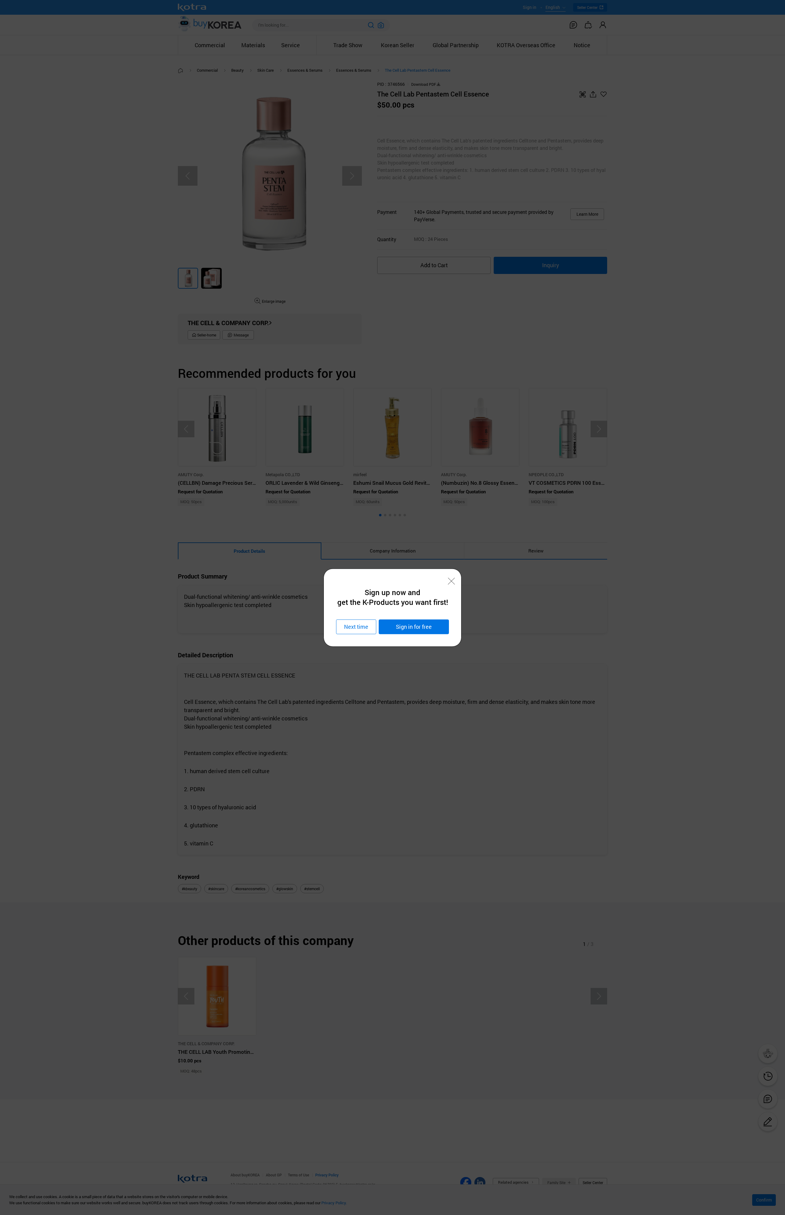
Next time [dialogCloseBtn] (356, 626)
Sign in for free (414, 626)
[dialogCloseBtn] (451, 581)
